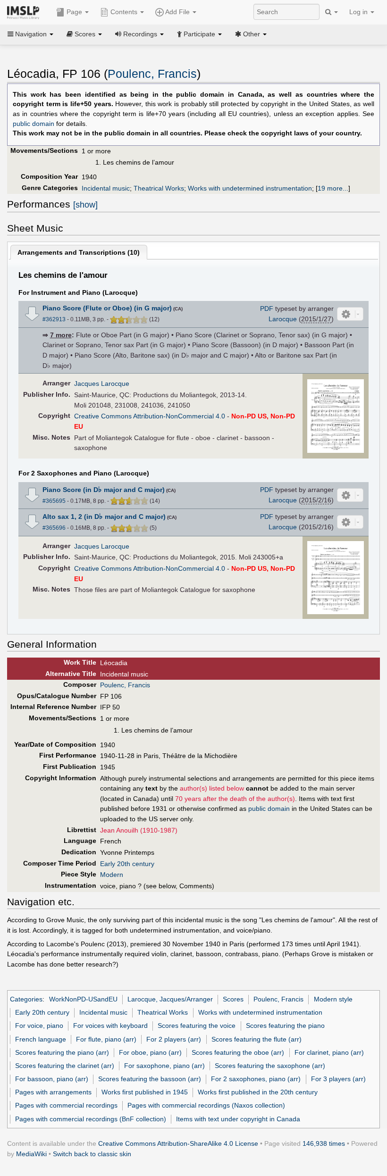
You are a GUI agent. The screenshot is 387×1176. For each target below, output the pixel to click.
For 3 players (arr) (338, 1079)
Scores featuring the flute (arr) (256, 1039)
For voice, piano (39, 1025)
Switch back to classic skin (92, 1154)
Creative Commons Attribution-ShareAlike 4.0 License (178, 1143)
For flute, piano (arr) (106, 1039)
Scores (233, 999)
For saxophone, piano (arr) (164, 1065)
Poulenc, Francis (152, 73)
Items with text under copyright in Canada (238, 1119)
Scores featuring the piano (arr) (62, 1052)
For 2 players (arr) (173, 1039)
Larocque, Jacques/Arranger (170, 999)
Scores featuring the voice (197, 1025)
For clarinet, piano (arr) (329, 1052)
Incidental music (106, 188)
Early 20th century (127, 863)
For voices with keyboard (110, 1025)
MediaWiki (31, 1154)
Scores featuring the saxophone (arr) (270, 1065)
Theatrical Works (159, 188)
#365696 (54, 528)
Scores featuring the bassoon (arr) (149, 1079)
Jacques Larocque (101, 383)
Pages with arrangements (53, 1092)
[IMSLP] (25, 12)
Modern (111, 874)
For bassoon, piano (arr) (51, 1079)
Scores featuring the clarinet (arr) (64, 1065)
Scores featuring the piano (285, 1025)
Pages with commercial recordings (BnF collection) (90, 1119)
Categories (26, 999)
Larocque (283, 319)
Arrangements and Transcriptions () (78, 252)
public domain (33, 123)
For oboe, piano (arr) (150, 1052)
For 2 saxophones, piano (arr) (256, 1079)
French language (40, 1039)
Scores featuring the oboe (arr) (238, 1052)
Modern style (333, 999)
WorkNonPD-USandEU (83, 999)
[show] (85, 204)
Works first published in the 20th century (258, 1092)
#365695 (54, 501)
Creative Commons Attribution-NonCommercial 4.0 (149, 416)
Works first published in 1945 (144, 1092)
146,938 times (324, 1143)
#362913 (54, 319)
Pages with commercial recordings (66, 1105)
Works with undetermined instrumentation (250, 188)
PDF (266, 308)
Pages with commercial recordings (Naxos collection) (206, 1105)
